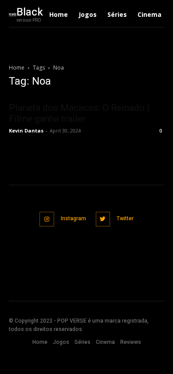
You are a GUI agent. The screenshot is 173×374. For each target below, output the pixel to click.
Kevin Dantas (26, 130)
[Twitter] (103, 219)
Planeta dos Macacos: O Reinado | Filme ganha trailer (79, 113)
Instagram (73, 218)
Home (16, 67)
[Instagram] (46, 219)
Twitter (125, 218)
